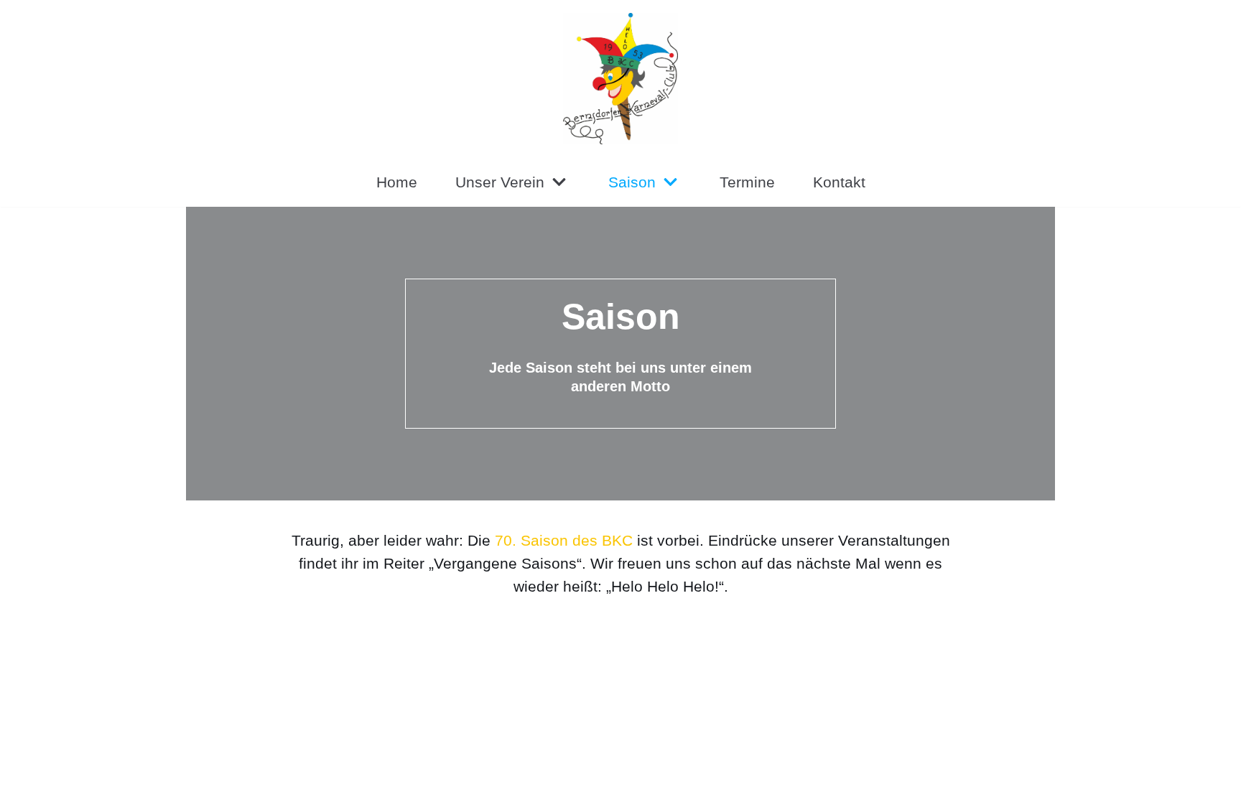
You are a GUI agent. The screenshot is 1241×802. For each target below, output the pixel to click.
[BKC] (620, 78)
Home (396, 182)
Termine (747, 182)
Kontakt (839, 182)
